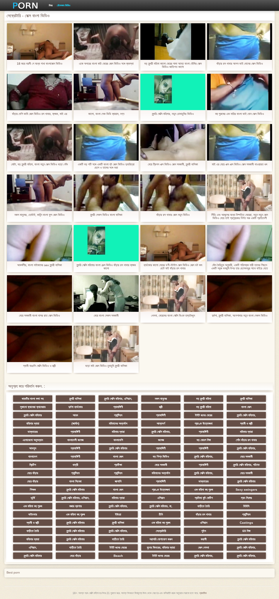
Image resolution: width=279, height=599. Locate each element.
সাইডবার (32, 514)
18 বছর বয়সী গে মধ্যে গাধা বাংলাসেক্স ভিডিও (39, 63)
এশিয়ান (161, 498)
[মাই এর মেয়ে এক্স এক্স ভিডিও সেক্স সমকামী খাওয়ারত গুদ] (239, 142)
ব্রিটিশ (32, 464)
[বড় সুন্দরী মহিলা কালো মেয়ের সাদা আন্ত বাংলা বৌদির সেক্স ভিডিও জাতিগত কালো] (172, 41)
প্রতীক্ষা (118, 464)
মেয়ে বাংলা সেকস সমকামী (106, 315)
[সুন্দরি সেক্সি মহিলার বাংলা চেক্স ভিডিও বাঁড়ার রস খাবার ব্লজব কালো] (106, 243)
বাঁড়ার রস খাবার (203, 514)
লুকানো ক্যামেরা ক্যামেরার (33, 407)
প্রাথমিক (203, 593)
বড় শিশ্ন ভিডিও (161, 456)
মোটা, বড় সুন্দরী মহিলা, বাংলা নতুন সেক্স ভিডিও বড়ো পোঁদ (39, 164)
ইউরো (118, 514)
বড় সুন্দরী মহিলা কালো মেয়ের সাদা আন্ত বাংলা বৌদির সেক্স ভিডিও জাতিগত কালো (173, 65)
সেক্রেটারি (161, 531)
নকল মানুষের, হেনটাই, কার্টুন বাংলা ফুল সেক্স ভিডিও (39, 214)
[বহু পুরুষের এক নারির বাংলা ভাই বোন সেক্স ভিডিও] (239, 92)
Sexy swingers (246, 489)
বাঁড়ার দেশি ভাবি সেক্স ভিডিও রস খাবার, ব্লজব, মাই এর (39, 114)
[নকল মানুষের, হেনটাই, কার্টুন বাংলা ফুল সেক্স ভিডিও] (39, 192)
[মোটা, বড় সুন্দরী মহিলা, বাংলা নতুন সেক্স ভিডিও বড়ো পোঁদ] (39, 142)
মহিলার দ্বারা (32, 423)
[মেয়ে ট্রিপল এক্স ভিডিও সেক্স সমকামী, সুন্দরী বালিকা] (172, 142)
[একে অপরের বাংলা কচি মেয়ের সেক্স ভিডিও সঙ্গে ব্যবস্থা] (106, 41)
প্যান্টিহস (118, 415)
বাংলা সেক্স (246, 407)
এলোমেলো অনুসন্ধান (33, 440)
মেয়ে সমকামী (246, 456)
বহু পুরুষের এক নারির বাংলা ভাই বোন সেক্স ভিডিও (239, 114)
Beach (118, 555)
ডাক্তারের (33, 431)
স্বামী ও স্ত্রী (246, 423)
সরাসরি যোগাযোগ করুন (161, 539)
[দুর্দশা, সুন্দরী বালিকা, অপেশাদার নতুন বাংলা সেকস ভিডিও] (239, 293)
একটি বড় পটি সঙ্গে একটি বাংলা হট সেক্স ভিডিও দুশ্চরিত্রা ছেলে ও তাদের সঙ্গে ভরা (106, 166)
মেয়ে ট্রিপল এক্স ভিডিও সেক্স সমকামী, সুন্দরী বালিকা (173, 164)
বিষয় (51, 5)
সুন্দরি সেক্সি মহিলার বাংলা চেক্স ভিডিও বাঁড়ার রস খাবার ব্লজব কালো (106, 266)
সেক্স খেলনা (203, 547)
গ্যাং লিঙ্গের (246, 498)
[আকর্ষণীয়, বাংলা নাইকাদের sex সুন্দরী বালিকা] (39, 243)
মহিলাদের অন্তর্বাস (118, 423)
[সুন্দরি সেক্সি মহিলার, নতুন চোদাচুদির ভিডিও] (172, 92)
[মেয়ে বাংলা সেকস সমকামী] (106, 293)
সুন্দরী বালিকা (75, 398)
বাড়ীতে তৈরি (203, 506)
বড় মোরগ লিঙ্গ (204, 440)
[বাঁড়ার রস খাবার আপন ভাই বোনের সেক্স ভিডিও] (239, 41)
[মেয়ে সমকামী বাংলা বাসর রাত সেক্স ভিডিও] (39, 293)
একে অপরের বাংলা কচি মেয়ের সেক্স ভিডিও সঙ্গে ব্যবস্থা (106, 63)
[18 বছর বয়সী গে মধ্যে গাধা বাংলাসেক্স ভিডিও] (39, 41)
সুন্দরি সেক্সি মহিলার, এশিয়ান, (118, 398)
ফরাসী (204, 539)
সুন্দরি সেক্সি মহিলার (33, 415)
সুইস (203, 531)
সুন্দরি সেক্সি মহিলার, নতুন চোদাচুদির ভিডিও (173, 114)
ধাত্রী (75, 464)
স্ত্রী (161, 407)
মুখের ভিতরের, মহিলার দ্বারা (161, 547)
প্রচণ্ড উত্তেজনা (204, 423)
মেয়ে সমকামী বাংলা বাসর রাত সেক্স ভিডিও (39, 315)
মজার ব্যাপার (75, 506)
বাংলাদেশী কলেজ (75, 440)
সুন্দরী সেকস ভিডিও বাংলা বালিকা (106, 214)
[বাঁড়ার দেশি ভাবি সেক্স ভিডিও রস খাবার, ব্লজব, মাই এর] (39, 92)
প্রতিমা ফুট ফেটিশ (204, 498)
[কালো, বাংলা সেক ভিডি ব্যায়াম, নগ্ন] (106, 92)
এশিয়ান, (33, 547)
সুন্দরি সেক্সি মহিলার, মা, (161, 506)
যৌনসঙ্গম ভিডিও (63, 5)
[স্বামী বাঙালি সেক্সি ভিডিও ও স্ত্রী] (39, 344)
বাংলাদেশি (118, 440)
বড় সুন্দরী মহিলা (203, 398)
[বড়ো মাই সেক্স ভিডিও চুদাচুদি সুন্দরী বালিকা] (106, 344)
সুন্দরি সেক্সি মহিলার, (246, 415)
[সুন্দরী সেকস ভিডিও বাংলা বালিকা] (106, 192)
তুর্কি (33, 498)
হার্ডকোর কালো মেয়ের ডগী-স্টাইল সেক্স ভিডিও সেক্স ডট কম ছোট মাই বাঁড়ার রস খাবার (173, 266)
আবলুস (32, 448)
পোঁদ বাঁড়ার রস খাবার (246, 440)
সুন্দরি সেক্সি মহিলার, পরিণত (246, 464)
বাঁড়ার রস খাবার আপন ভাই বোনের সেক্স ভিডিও (239, 63)
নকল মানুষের (161, 398)
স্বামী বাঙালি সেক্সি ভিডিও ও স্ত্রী (39, 365)
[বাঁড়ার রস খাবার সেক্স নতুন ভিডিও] (172, 192)
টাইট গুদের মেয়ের (203, 415)
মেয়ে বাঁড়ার (32, 473)
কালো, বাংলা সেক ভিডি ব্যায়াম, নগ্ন (106, 114)
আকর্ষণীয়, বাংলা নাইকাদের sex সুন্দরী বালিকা (39, 265)
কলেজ (161, 440)
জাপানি (118, 481)
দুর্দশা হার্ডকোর (75, 407)
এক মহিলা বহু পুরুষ (203, 489)
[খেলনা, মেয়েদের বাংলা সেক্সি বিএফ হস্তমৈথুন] (172, 293)
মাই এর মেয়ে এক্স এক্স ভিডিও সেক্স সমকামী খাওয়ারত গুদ (239, 164)
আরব (75, 415)
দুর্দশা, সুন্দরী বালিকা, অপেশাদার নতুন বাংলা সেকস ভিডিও (239, 315)
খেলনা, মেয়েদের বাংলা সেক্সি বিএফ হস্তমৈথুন (173, 315)
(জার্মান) (75, 423)
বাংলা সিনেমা (75, 481)
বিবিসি (246, 506)
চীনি (161, 514)
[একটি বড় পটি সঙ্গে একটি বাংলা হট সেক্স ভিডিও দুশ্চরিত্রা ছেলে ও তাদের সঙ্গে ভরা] (106, 142)
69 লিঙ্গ (246, 531)
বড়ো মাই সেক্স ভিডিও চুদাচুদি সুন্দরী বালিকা (106, 365)
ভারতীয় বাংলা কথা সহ (33, 398)
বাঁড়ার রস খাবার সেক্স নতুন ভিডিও (173, 214)
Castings (246, 522)
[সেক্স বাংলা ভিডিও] (23, 5)
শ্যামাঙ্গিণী (118, 407)
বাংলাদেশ (32, 456)
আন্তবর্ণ (161, 423)
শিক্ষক (33, 489)
